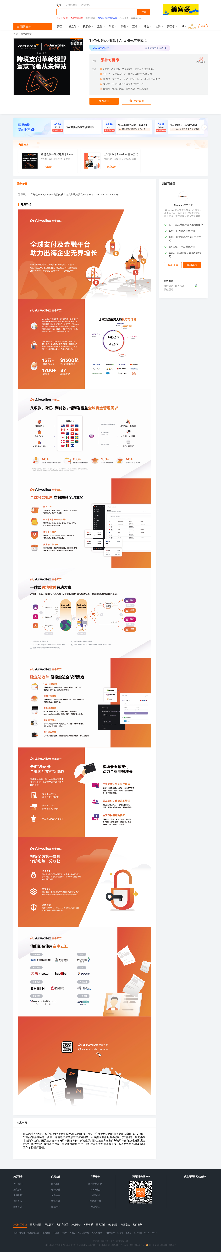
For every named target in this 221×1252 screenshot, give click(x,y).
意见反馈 (55, 1201)
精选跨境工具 (33, 1233)
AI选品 (56, 1233)
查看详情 (173, 265)
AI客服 (72, 1233)
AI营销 (64, 1233)
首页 (16, 34)
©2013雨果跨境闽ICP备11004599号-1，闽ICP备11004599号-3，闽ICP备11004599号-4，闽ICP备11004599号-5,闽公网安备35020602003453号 (110, 1245)
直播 (134, 26)
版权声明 (55, 1206)
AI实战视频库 (97, 1233)
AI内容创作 (46, 1233)
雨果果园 (95, 1195)
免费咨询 (49, 166)
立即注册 (104, 101)
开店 (59, 26)
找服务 (87, 26)
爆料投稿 (17, 1195)
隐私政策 (17, 1206)
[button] (204, 127)
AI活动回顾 (110, 1233)
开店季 (171, 26)
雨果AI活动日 (19, 1233)
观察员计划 (95, 1201)
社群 (158, 26)
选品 (99, 26)
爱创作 (120, 1233)
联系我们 (55, 1184)
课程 (123, 26)
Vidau (146, 1233)
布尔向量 (138, 1233)
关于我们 (17, 1184)
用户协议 (17, 1201)
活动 (146, 26)
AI (182, 26)
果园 (111, 26)
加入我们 (17, 1189)
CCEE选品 (95, 1189)
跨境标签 (95, 1206)
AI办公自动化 (83, 1233)
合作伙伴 (55, 1189)
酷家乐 (129, 1233)
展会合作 (55, 1195)
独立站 (73, 26)
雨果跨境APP (95, 1184)
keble (154, 1233)
